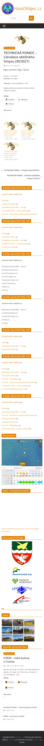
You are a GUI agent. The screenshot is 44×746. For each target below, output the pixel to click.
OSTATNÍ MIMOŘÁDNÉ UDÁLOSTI (13, 389)
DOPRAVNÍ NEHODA (9, 247)
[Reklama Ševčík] (22, 597)
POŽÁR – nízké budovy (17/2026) (16, 659)
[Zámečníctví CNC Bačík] (22, 587)
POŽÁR (4, 201)
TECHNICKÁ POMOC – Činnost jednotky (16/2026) (20, 707)
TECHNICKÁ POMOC (8, 204)
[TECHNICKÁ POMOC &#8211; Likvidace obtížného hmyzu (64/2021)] (11, 146)
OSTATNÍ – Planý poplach (10, 379)
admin (18, 66)
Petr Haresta (20, 666)
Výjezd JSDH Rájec (9, 48)
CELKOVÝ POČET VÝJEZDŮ (10, 194)
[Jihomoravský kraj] (22, 572)
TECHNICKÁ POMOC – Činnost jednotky (15, 386)
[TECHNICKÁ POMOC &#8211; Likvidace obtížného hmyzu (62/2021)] (11, 125)
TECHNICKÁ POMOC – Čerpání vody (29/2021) (21, 170)
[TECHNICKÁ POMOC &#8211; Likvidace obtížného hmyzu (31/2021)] (28, 125)
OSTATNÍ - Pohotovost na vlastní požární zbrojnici (18, 214)
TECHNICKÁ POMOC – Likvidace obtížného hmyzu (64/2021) (11, 153)
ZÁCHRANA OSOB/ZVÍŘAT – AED (13, 207)
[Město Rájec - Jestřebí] (22, 553)
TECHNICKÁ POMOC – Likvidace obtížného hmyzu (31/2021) (28, 133)
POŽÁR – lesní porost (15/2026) (13, 716)
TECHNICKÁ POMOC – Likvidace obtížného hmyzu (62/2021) (11, 133)
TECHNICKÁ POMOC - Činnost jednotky (15, 211)
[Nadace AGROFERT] (22, 580)
